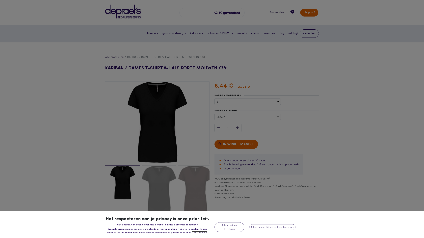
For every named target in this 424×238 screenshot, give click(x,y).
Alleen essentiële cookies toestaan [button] (272, 227)
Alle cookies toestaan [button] (229, 227)
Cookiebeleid (199, 233)
